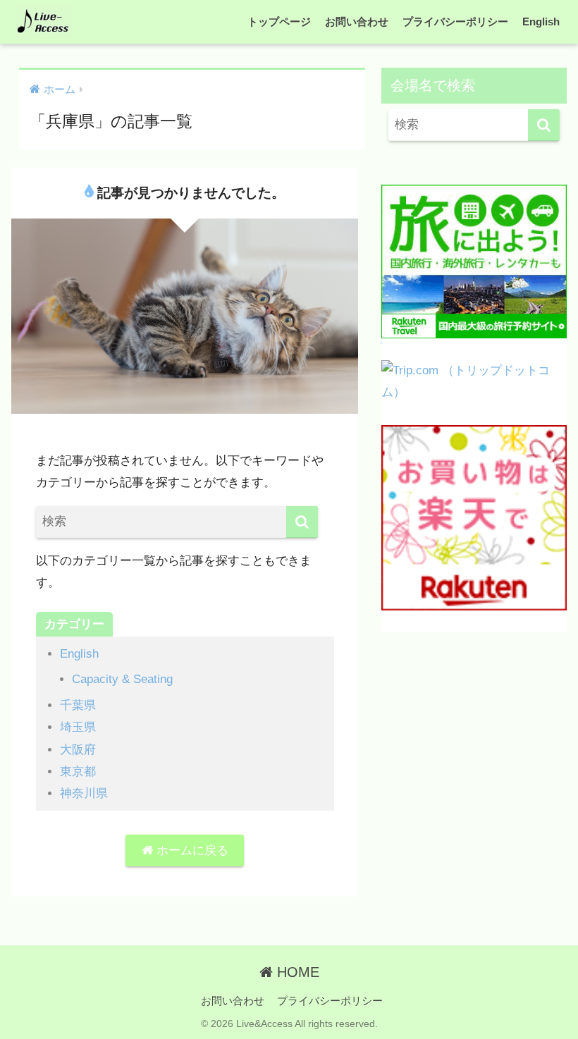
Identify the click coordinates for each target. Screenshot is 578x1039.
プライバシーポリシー (455, 21)
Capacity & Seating (122, 679)
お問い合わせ (356, 21)
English (541, 21)
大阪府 (78, 749)
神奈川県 (84, 793)
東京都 (78, 771)
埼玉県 (78, 727)
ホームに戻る (190, 850)
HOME (296, 972)
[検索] (302, 522)
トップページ (279, 21)
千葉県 (78, 705)
